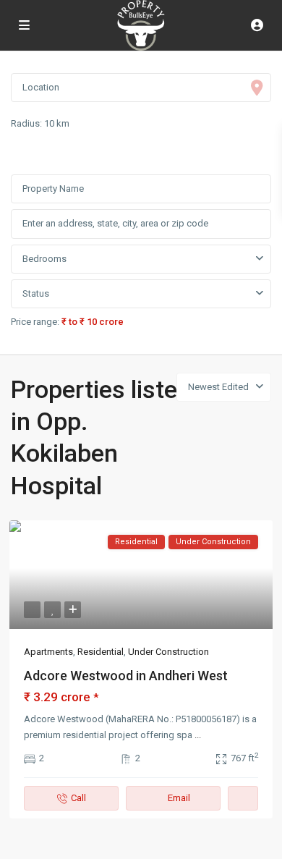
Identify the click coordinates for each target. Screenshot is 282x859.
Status (35, 293)
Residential (100, 651)
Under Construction (168, 651)
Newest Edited (218, 386)
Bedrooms (44, 258)
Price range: (35, 321)
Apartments (48, 651)
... (198, 734)
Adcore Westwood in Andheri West (126, 675)
